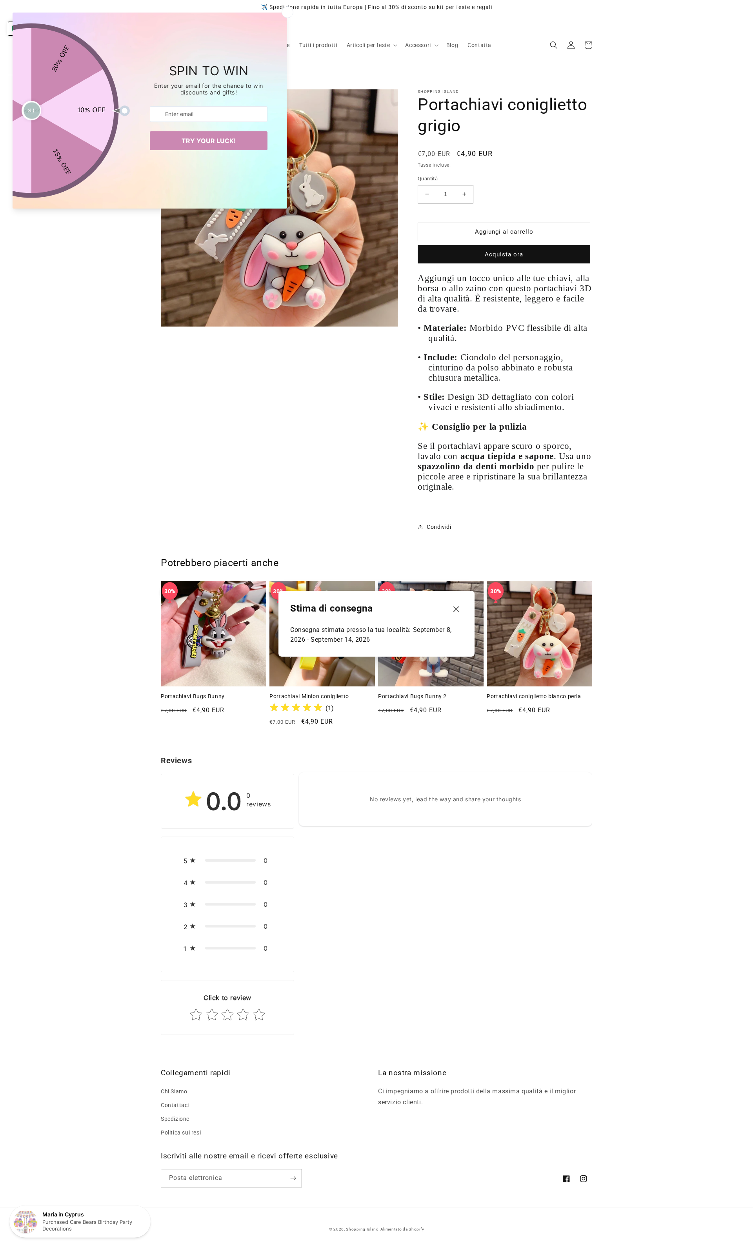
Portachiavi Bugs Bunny (193, 696)
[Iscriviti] (293, 1178)
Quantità (428, 179)
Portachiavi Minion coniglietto (309, 696)
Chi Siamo (174, 1091)
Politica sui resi (181, 1132)
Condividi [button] (439, 527)
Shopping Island (362, 1229)
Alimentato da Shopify (402, 1229)
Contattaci (175, 1105)
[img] (296, 708)
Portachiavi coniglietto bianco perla (534, 696)
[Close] (456, 609)
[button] (371, 45)
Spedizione (175, 1119)
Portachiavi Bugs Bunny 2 (412, 696)
